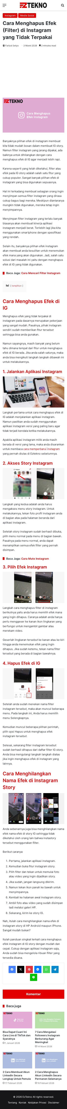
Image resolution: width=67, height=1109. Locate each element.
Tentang (12, 1102)
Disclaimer (53, 1102)
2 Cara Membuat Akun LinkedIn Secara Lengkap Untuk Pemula (17, 1075)
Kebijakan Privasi (37, 1102)
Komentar (33, 994)
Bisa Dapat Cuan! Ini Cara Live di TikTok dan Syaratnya (17, 1035)
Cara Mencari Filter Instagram (40, 273)
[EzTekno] (33, 5)
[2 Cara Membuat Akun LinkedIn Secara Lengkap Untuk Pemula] (17, 1060)
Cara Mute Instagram (35, 558)
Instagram (10, 15)
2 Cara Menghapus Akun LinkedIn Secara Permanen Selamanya (48, 1075)
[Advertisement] (33, 73)
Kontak (22, 1102)
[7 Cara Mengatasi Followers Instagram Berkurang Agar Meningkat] (49, 1020)
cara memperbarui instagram (41, 449)
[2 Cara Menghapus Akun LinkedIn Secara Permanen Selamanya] (49, 1060)
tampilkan (17, 285)
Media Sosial (27, 15)
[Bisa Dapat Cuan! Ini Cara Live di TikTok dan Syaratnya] (17, 1020)
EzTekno (27, 1096)
